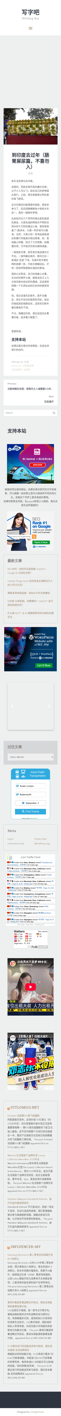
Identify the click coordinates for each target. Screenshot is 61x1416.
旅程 (30, 173)
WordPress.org (41, 843)
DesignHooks (37, 1412)
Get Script (21, 924)
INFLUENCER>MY (26, 1247)
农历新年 (17, 369)
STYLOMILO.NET (25, 1107)
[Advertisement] (30, 68)
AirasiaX (17, 366)
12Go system (34, 818)
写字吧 (30, 12)
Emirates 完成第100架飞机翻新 (24, 1115)
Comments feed (16, 843)
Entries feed (40, 839)
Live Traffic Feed (30, 857)
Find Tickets (32, 811)
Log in (10, 839)
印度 (27, 369)
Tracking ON (39, 924)
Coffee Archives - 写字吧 (17, 871)
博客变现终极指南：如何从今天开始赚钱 (29, 593)
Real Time (29, 924)
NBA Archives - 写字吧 (16, 903)
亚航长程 (29, 366)
